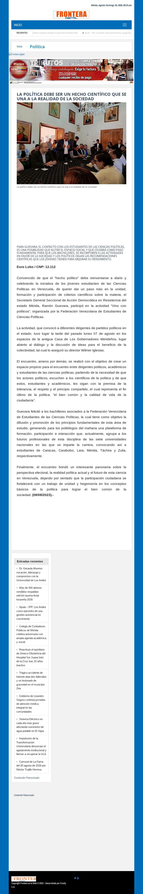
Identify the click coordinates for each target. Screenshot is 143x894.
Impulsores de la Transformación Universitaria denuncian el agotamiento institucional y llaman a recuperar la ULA (31, 746)
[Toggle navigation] (124, 25)
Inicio (18, 25)
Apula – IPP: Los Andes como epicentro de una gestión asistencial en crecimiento (105, 32)
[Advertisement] (71, 215)
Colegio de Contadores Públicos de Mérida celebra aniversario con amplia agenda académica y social (31, 634)
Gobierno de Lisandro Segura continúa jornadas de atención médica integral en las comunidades (30, 703)
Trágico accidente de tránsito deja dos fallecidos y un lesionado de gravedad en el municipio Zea (31, 680)
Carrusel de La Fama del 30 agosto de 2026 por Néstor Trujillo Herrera (31, 765)
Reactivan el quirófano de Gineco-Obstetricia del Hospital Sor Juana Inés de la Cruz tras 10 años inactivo (30, 657)
